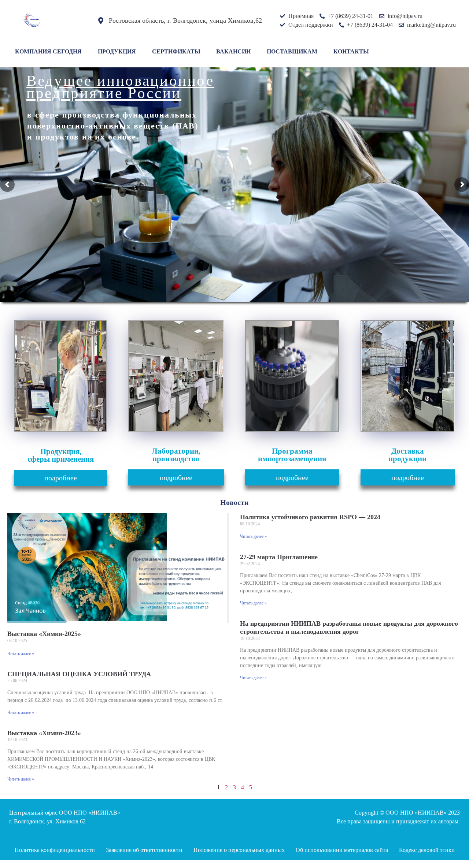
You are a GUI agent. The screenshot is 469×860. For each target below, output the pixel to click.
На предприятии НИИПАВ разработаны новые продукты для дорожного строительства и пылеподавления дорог (349, 627)
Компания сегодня (48, 51)
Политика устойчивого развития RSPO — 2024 (310, 517)
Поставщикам (292, 51)
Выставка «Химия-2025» (44, 633)
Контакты (351, 51)
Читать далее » (20, 653)
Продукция (117, 51)
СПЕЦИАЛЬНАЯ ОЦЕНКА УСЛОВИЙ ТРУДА (79, 674)
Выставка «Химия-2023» (44, 733)
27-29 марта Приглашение (279, 557)
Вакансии (233, 51)
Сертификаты (176, 51)
